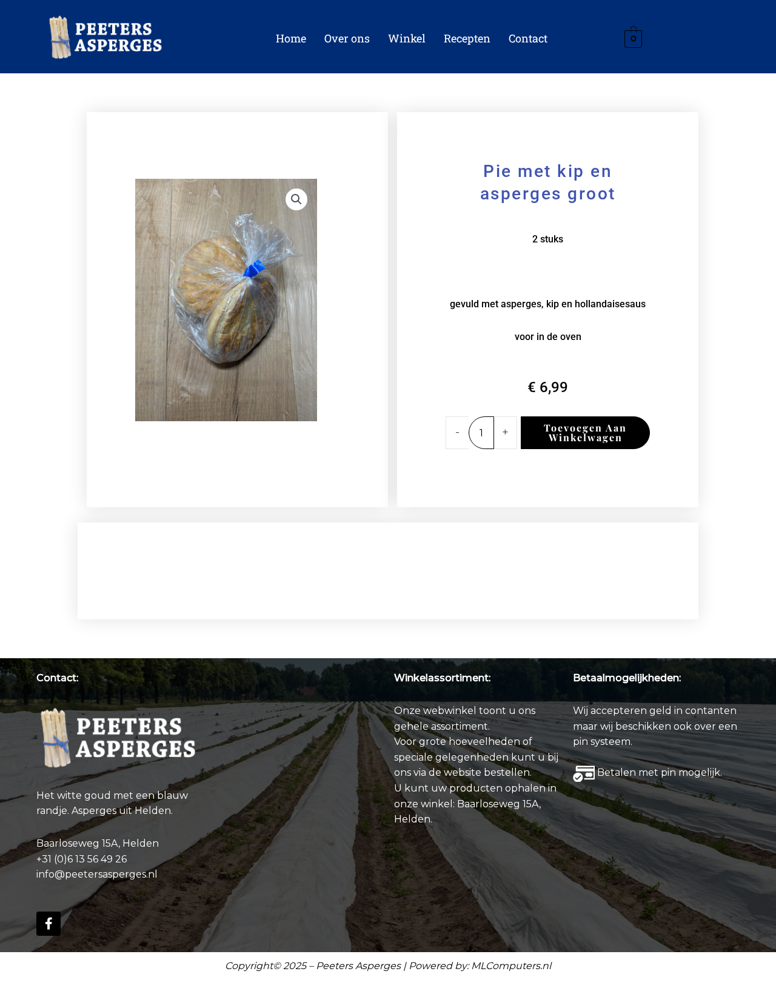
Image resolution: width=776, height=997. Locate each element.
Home (291, 38)
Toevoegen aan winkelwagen (585, 432)
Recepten (467, 38)
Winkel (407, 38)
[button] (296, 199)
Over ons (347, 38)
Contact (528, 38)
